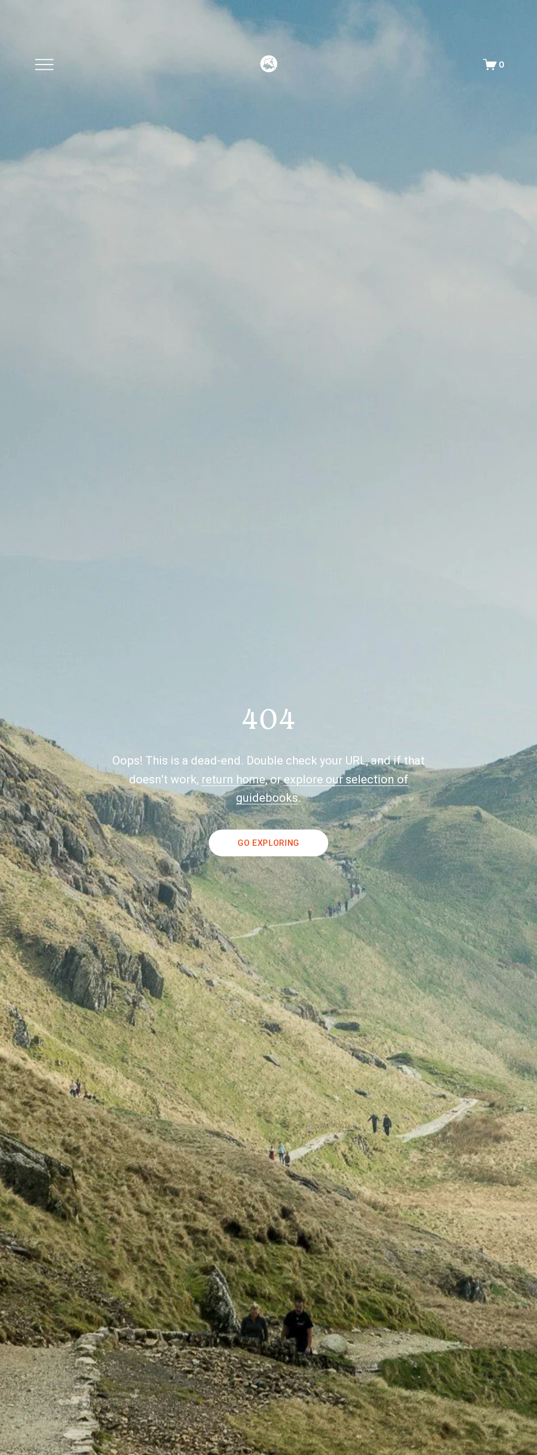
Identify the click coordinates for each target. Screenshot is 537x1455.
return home (233, 779)
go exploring (268, 843)
